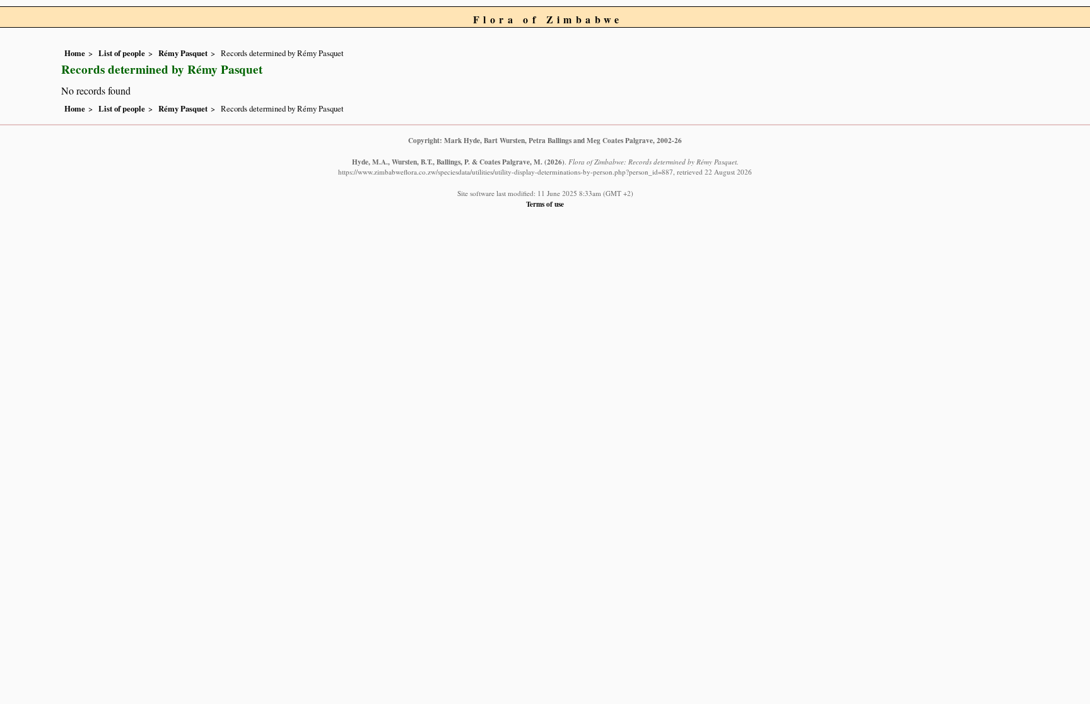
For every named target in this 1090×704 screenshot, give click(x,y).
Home (74, 53)
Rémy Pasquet (183, 53)
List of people (121, 53)
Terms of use (545, 204)
